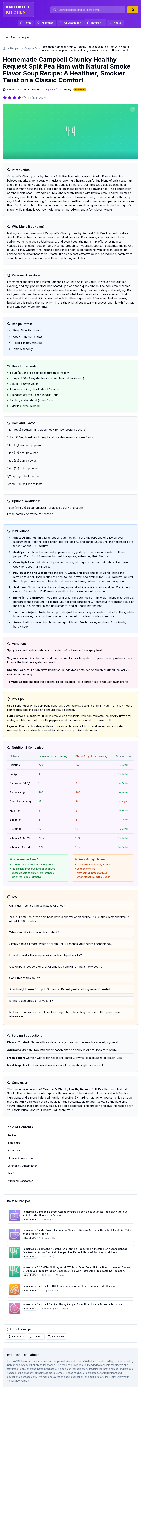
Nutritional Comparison (20, 1180)
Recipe (12, 1135)
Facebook (18, 1336)
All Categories (72, 22)
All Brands (48, 22)
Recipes (96, 22)
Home (27, 22)
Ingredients (14, 1142)
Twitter (38, 1336)
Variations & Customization (22, 1165)
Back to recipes (20, 37)
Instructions (14, 1150)
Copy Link (58, 1336)
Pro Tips (12, 1173)
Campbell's (30, 48)
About (117, 22)
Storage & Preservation (21, 1158)
